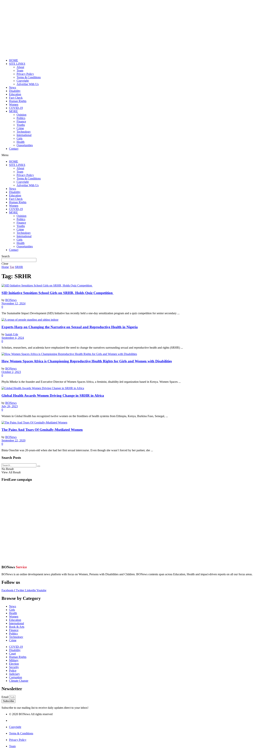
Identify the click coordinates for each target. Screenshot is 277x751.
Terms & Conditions (29, 77)
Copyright (23, 80)
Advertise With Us (28, 84)
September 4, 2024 (13, 337)
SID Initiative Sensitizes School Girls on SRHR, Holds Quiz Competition (58, 293)
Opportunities (25, 145)
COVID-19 (16, 107)
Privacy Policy (25, 73)
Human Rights (17, 101)
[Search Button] (38, 466)
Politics (21, 118)
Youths (21, 124)
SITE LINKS (17, 63)
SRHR (19, 267)
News (12, 87)
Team (20, 70)
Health (20, 141)
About (20, 67)
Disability (15, 90)
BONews (11, 300)
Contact (13, 148)
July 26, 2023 (10, 406)
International (24, 135)
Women (13, 104)
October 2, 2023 (11, 372)
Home (5, 267)
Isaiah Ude (11, 334)
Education (15, 94)
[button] (138, 155)
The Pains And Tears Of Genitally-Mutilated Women (42, 430)
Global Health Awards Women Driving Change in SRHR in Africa (53, 395)
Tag (12, 267)
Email (5, 697)
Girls (19, 138)
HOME (13, 60)
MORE (13, 111)
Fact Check (16, 97)
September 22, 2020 (13, 440)
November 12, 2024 (13, 303)
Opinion (21, 114)
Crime (20, 128)
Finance (21, 121)
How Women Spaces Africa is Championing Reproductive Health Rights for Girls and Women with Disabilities (87, 361)
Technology (24, 131)
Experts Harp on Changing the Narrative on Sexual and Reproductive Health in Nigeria (70, 327)
